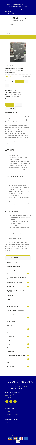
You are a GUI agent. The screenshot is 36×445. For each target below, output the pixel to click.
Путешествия (11, 336)
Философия (10, 351)
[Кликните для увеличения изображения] (18, 52)
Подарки (9, 329)
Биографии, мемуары (13, 266)
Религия (9, 340)
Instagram (8, 11)
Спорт (9, 344)
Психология (10, 332)
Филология (10, 347)
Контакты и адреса (12, 414)
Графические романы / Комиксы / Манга (17, 278)
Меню (9, 33)
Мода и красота (11, 321)
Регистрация (10, 426)
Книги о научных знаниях (14, 314)
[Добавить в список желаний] (27, 44)
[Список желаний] (30, 33)
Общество (10, 325)
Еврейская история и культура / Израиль (16, 290)
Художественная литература (16, 355)
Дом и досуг (10, 286)
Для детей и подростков (14, 282)
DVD (8, 362)
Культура (10, 317)
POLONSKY (18, 17)
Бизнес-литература (13, 262)
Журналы (10, 295)
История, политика (13, 302)
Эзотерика (10, 359)
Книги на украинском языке (15, 310)
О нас (8, 411)
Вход (8, 422)
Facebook (19, 9)
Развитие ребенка (12, 273)
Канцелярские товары (13, 306)
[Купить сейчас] (26, 81)
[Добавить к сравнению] (7, 85)
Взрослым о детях (12, 270)
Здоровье (10, 299)
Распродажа (10, 366)
